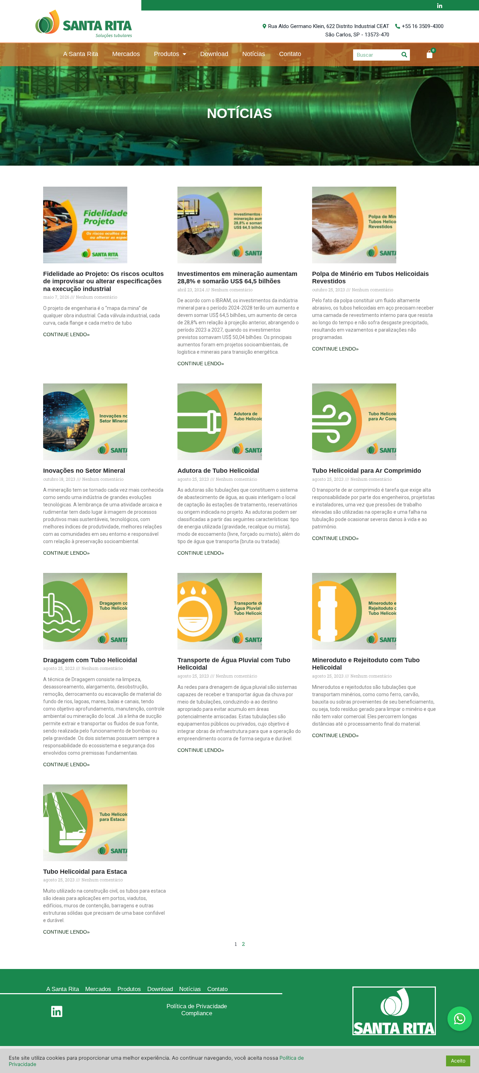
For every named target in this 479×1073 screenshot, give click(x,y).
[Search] (404, 54)
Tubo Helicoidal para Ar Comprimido (366, 470)
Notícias (253, 53)
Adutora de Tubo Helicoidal (218, 470)
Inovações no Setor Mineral (84, 470)
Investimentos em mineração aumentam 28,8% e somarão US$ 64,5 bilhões (237, 277)
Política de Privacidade (197, 1006)
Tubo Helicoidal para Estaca (85, 871)
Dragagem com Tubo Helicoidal (90, 660)
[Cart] (429, 54)
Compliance (196, 1013)
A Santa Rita (80, 53)
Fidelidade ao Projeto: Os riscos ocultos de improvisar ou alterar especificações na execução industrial (103, 281)
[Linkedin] (57, 1011)
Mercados (126, 53)
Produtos (166, 53)
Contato (290, 53)
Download (214, 53)
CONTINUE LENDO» (66, 334)
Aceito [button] (458, 1061)
